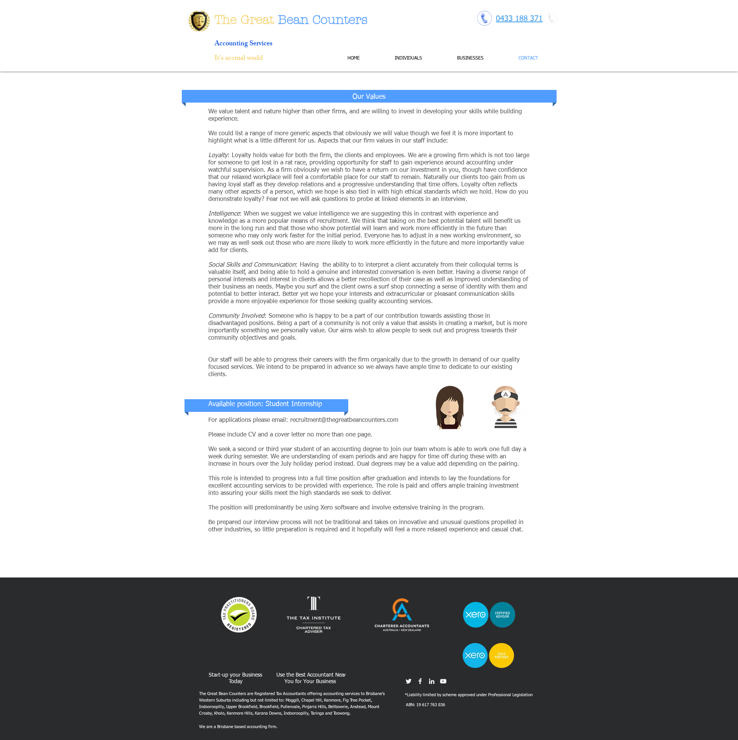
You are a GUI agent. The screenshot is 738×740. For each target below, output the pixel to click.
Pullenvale (290, 707)
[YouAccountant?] (443, 681)
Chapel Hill (311, 700)
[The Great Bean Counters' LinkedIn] (431, 681)
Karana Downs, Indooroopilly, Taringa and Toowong (302, 713)
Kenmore (332, 700)
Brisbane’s (375, 694)
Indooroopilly (211, 707)
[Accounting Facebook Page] (420, 681)
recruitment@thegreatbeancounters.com (344, 420)
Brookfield (268, 707)
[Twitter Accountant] (408, 681)
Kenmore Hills (240, 713)
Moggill (292, 700)
